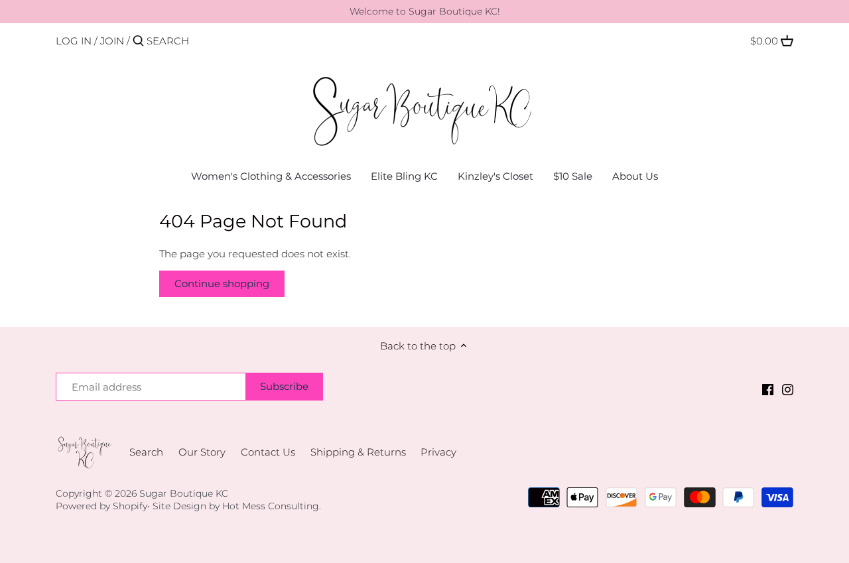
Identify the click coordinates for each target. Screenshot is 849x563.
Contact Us (268, 452)
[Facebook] (767, 389)
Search (146, 452)
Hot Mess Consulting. (271, 506)
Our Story (202, 452)
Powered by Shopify (101, 506)
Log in (74, 40)
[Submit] (138, 41)
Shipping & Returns (358, 452)
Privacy (438, 452)
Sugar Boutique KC (183, 493)
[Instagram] (787, 389)
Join (112, 40)
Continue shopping (221, 283)
